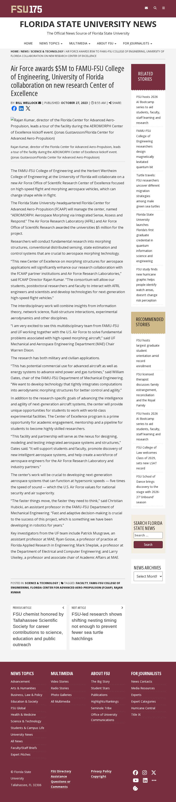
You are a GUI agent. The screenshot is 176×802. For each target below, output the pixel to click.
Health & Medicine (23, 714)
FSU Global (18, 708)
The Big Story (100, 681)
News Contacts (141, 681)
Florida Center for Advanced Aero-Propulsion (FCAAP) (71, 587)
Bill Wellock (26, 103)
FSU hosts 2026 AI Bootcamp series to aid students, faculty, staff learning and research (148, 110)
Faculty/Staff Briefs (24, 748)
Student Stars (100, 688)
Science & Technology (47, 51)
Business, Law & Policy (26, 695)
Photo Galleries (61, 695)
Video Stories (60, 681)
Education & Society (24, 701)
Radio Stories (60, 688)
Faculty (82, 583)
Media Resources (143, 688)
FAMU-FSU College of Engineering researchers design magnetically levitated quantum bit (145, 149)
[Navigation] (163, 8)
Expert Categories (143, 701)
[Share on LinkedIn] (21, 108)
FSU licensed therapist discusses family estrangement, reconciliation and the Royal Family (147, 389)
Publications (99, 695)
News (25, 51)
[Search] (155, 8)
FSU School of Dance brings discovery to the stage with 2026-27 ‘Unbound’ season (148, 489)
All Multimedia (60, 701)
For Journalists (136, 43)
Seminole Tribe (101, 708)
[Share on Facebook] (14, 108)
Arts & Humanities (23, 688)
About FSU (105, 43)
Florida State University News (88, 23)
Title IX (136, 714)
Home (28, 43)
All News (17, 741)
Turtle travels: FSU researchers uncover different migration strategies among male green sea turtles (148, 190)
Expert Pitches (20, 754)
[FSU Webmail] (146, 8)
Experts (136, 695)
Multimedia (78, 43)
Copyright (98, 776)
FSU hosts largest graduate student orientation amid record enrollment (147, 353)
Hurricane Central (143, 708)
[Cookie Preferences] (135, 788)
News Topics (49, 43)
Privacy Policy (101, 771)
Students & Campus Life (27, 728)
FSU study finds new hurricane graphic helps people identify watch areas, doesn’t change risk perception (147, 284)
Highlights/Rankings (105, 701)
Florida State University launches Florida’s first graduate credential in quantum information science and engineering (145, 237)
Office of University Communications (104, 717)
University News (22, 734)
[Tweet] (27, 108)
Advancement (20, 681)
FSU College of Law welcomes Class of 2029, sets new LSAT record (146, 457)
